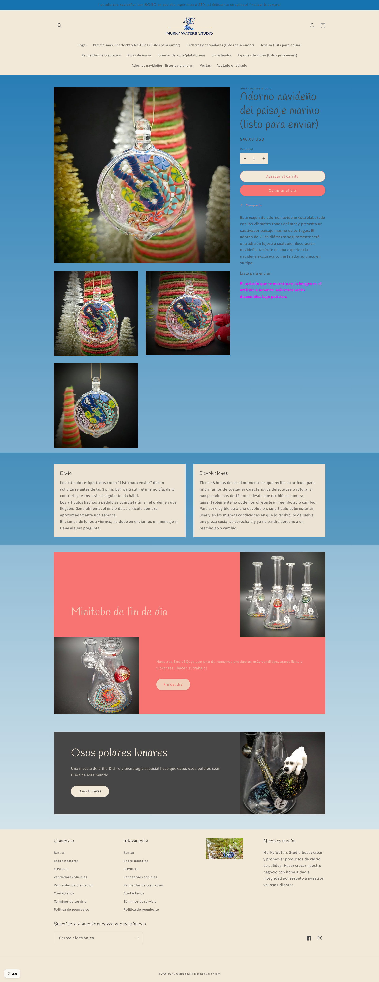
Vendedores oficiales (70, 877)
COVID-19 (61, 869)
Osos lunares (90, 791)
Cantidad (246, 149)
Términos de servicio (70, 901)
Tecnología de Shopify (207, 973)
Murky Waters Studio (180, 973)
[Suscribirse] (137, 938)
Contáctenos (64, 893)
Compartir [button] (254, 205)
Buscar (59, 852)
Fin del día (173, 684)
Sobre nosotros (66, 860)
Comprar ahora (282, 190)
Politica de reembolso (71, 909)
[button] (59, 25)
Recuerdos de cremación (74, 885)
